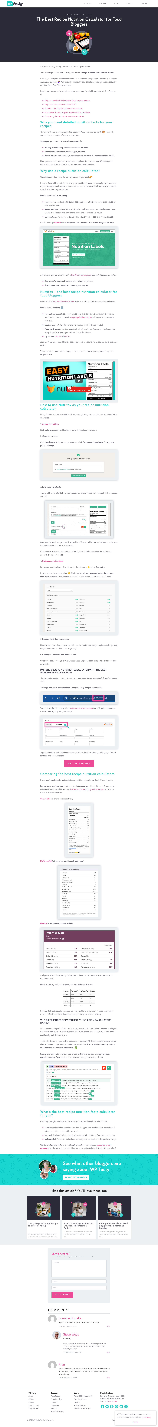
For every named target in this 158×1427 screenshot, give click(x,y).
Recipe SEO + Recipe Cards (83, 1396)
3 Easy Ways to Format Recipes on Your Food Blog (43, 1224)
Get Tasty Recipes (79, 763)
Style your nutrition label (52, 561)
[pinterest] (112, 1406)
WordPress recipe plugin (81, 275)
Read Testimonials (76, 1177)
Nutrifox (57, 222)
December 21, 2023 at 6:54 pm (68, 1326)
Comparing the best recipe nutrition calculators (64, 116)
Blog (116, 4)
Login (144, 4)
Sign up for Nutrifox (50, 423)
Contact (31, 1402)
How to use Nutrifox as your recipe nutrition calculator (67, 112)
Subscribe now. (112, 1401)
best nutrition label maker (63, 301)
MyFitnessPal (46, 861)
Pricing (103, 4)
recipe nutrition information (81, 708)
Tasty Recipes (55, 1396)
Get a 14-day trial (62, 336)
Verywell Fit (45, 798)
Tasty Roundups (56, 1399)
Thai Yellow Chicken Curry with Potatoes (86, 789)
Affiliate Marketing (80, 1405)
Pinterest (77, 1402)
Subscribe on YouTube (79, 390)
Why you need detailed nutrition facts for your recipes (67, 101)
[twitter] (121, 1406)
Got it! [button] (135, 1422)
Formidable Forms (57, 1411)
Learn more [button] (146, 1417)
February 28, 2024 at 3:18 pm (68, 1378)
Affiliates (31, 1399)
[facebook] (102, 1406)
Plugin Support (33, 1405)
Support (130, 4)
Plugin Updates (33, 1408)
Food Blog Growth (80, 1399)
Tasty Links (55, 1405)
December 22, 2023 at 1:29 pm (72, 1352)
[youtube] (107, 1406)
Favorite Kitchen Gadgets (82, 1408)
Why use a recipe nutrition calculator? (60, 104)
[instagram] (116, 1406)
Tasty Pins (54, 1402)
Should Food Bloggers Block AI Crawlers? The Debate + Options (78, 1226)
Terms (114, 1420)
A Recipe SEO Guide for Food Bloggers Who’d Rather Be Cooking (113, 1226)
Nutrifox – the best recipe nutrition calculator (63, 108)
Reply (108, 1326)
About (30, 1396)
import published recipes (81, 317)
